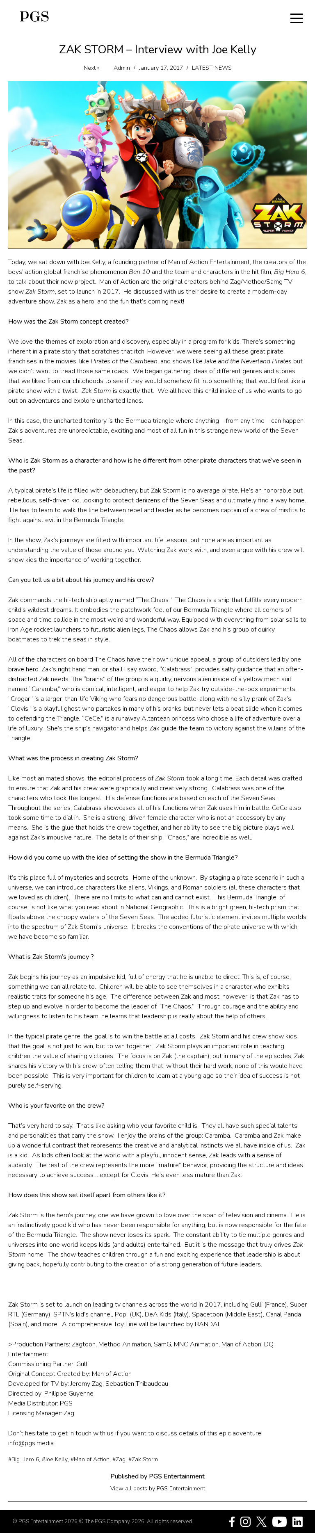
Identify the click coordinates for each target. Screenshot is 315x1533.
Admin (122, 68)
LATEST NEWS (212, 68)
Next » (92, 68)
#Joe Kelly (55, 1459)
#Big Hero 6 (23, 1459)
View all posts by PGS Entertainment (157, 1488)
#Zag (119, 1459)
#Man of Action (90, 1459)
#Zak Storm (143, 1459)
